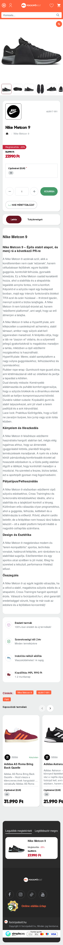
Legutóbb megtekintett (18, 831)
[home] (7, 133)
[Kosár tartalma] (58, 5)
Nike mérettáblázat (23, 204)
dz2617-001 (44, 692)
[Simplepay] (31, 934)
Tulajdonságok (35, 219)
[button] (49, 191)
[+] (34, 191)
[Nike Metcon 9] (16, 848)
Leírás (14, 219)
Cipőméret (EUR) (16, 168)
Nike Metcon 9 (24, 692)
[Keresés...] (58, 15)
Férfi (7, 699)
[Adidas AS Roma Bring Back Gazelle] (21, 733)
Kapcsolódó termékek (15, 707)
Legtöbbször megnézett (49, 831)
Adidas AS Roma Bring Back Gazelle (18, 765)
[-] (9, 191)
